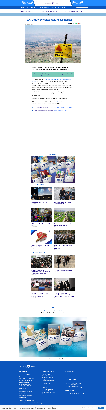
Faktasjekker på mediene (48, 380)
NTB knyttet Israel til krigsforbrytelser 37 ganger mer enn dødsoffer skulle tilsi (40, 271)
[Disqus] (53, 131)
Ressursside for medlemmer (48, 392)
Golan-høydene (52, 107)
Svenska (21, 403)
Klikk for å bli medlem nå (77, 3)
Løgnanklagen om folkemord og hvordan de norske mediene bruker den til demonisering (41, 295)
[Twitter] (68, 393)
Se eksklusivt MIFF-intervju (39, 202)
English (42, 403)
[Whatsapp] (77, 393)
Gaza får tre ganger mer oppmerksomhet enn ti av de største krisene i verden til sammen (64, 295)
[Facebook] (66, 393)
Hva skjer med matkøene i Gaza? (63, 270)
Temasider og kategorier (48, 377)
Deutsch (31, 403)
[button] (71, 23)
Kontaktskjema (26, 374)
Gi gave (27, 7)
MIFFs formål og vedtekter (48, 390)
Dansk (26, 403)
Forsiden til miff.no (46, 374)
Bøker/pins (46, 7)
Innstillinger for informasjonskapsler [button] (88, 407)
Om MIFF (44, 387)
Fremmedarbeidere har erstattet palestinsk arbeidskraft (63, 224)
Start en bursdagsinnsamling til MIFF (75, 387)
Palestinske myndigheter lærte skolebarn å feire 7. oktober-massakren (63, 247)
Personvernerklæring (47, 394)
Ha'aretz (60, 110)
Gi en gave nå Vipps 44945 (27, 3)
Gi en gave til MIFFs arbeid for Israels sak (53, 310)
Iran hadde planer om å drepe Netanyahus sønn (62, 202)
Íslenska (36, 403)
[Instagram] (72, 393)
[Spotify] (79, 393)
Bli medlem (21, 7)
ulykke (64, 110)
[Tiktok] (75, 393)
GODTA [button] (100, 407)
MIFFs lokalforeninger (47, 389)
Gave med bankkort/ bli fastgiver (74, 383)
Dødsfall (55, 110)
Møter (41, 7)
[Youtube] (70, 393)
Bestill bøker (53, 154)
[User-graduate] (83, 393)
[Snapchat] (81, 393)
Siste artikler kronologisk (48, 375)
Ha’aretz (36, 84)
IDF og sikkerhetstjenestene (64, 107)
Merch (63, 7)
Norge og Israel (45, 379)
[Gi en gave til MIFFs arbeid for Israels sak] (53, 306)
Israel (56, 102)
